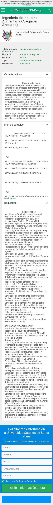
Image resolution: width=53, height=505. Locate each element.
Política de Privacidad (26, 481)
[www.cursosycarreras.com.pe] (27, 10)
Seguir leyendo (10, 198)
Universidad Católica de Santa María (32, 33)
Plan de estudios (14, 124)
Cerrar (28, 5)
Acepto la (21, 481)
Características (13, 74)
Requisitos (10, 202)
